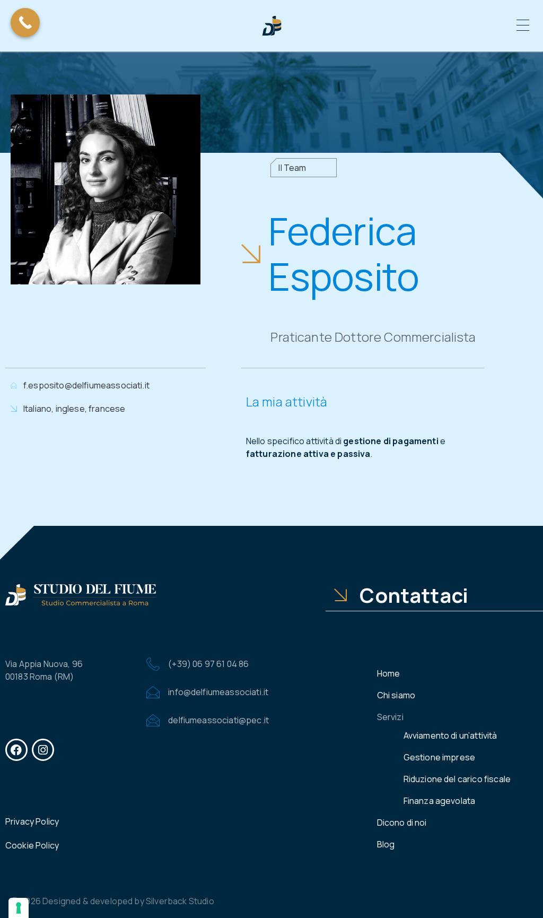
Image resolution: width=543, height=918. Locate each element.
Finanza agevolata (440, 801)
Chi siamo (396, 695)
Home (388, 673)
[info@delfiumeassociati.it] (153, 692)
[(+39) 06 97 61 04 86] (153, 664)
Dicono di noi (402, 822)
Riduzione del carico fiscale (457, 779)
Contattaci (414, 595)
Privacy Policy (32, 821)
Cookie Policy (32, 845)
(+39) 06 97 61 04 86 (208, 664)
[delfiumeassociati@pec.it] (153, 720)
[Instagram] (43, 750)
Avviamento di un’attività (450, 735)
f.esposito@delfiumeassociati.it (86, 385)
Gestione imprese (440, 757)
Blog (386, 844)
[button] (522, 26)
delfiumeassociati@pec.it (218, 720)
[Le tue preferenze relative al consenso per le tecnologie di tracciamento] (18, 908)
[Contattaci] (340, 594)
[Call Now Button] (25, 22)
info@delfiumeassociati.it (218, 692)
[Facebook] (16, 750)
